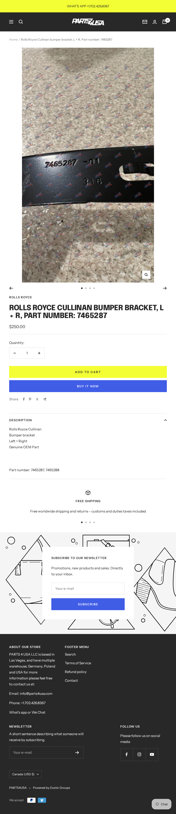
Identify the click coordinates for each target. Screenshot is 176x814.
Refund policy (76, 672)
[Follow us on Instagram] (139, 754)
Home (13, 39)
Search (70, 654)
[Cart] (164, 22)
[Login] (155, 22)
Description (20, 420)
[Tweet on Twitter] (37, 399)
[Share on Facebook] (24, 399)
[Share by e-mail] (44, 399)
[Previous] (11, 288)
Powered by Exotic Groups (51, 787)
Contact (71, 680)
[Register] (77, 752)
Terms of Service (78, 663)
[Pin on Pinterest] (30, 399)
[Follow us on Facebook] (126, 754)
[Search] (21, 22)
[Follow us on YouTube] (152, 754)
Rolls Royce (20, 297)
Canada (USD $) (23, 774)
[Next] (165, 288)
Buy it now (88, 386)
